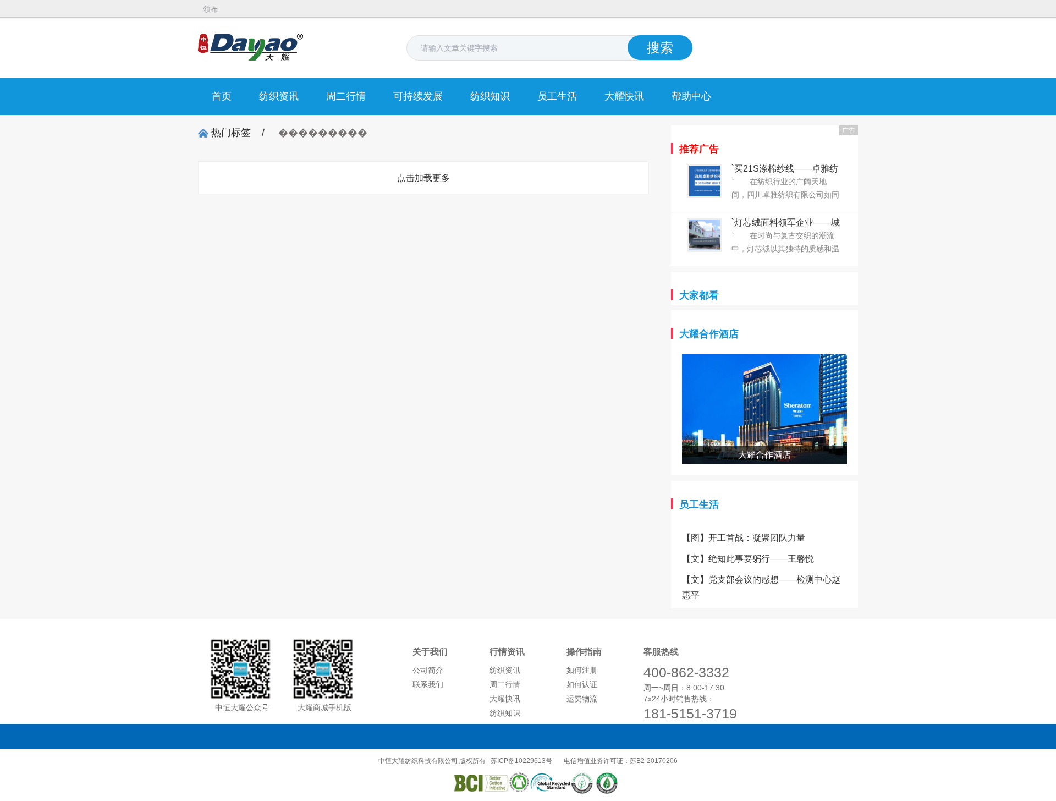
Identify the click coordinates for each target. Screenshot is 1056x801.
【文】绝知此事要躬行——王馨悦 (748, 558)
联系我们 (428, 684)
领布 (210, 8)
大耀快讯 (624, 96)
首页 (222, 96)
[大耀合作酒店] (764, 361)
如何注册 (581, 670)
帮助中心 (691, 96)
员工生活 (557, 96)
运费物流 (581, 698)
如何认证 (581, 684)
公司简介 (428, 670)
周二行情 (346, 96)
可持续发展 (418, 96)
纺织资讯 (279, 96)
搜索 (660, 47)
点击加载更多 (423, 178)
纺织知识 (490, 96)
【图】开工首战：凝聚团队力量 (743, 537)
